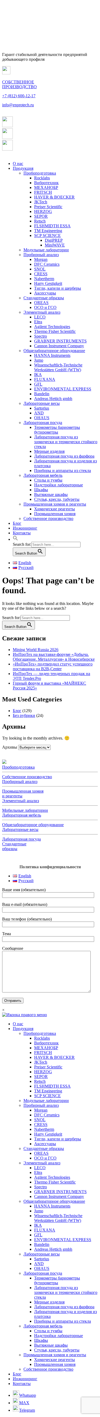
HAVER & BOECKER (54, 197)
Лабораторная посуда (42, 422)
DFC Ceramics (46, 264)
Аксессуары (45, 293)
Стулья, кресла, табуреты (56, 499)
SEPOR (41, 216)
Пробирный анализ (41, 254)
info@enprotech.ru (18, 105)
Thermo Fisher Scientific (55, 331)
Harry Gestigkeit (48, 283)
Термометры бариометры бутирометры (57, 429)
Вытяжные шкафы (51, 494)
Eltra (38, 322)
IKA (38, 374)
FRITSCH (43, 192)
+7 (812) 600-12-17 (18, 96)
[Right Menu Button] (24, 1014)
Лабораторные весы (41, 403)
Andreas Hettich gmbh (53, 398)
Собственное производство (48, 518)
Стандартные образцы (43, 298)
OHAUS (41, 417)
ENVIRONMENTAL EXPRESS (62, 389)
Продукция (23, 168)
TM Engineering (48, 230)
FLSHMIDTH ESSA (52, 226)
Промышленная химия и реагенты (54, 504)
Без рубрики (24, 715)
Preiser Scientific (48, 206)
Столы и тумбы (48, 480)
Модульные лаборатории (46, 250)
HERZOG (43, 211)
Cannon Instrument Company (59, 346)
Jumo (38, 360)
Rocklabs (42, 178)
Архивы (9, 747)
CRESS (40, 274)
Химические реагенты (54, 509)
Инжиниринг (25, 528)
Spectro (40, 336)
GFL (38, 384)
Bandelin (41, 393)
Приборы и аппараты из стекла (62, 470)
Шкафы (41, 489)
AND (39, 413)
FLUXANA (44, 379)
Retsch (40, 221)
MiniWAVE (55, 245)
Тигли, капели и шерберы (57, 288)
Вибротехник (46, 182)
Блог (17, 523)
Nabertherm (44, 278)
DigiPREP (54, 240)
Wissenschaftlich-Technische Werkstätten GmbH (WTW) (58, 367)
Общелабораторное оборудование (54, 350)
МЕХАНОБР (46, 187)
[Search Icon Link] (15, 539)
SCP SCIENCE (47, 235)
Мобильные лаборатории (25, 810)
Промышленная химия (54, 513)
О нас (18, 163)
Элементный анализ (41, 312)
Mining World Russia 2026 (35, 649)
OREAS (41, 302)
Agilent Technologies (52, 326)
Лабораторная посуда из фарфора (64, 456)
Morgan (40, 259)
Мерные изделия (49, 451)
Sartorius (41, 408)
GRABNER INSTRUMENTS (60, 341)
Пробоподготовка (39, 173)
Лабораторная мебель (42, 475)
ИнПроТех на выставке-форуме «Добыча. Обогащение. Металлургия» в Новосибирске (54, 656)
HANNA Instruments (52, 355)
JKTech (40, 202)
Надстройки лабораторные (58, 485)
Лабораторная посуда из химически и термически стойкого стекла (65, 442)
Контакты (22, 533)
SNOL (40, 269)
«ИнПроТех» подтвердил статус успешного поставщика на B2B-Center (53, 666)
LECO (40, 317)
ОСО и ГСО (45, 307)
